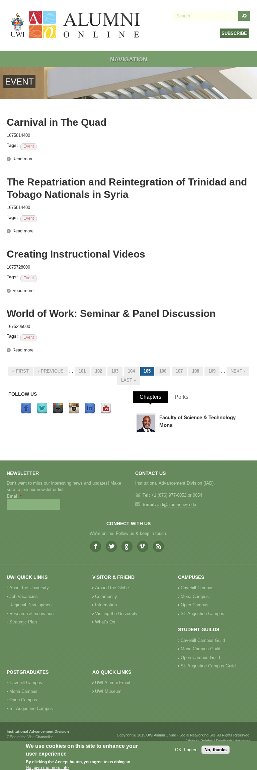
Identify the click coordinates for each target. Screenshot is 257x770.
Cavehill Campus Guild (203, 640)
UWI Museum (108, 691)
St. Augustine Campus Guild (208, 665)
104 (131, 371)
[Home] (75, 25)
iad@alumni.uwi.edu (176, 504)
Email (14, 496)
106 (162, 371)
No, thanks (215, 749)
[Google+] (58, 412)
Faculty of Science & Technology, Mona (198, 421)
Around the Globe (112, 587)
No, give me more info (47, 767)
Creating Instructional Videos (76, 254)
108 (195, 371)
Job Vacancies (23, 596)
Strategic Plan (23, 621)
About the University (29, 587)
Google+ (127, 546)
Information (106, 604)
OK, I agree (186, 749)
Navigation (128, 59)
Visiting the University (116, 613)
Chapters (150, 397)
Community (106, 596)
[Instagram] (74, 412)
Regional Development (31, 604)
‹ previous (51, 371)
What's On (105, 621)
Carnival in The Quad (56, 122)
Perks (181, 397)
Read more (22, 158)
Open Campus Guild (200, 657)
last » (128, 380)
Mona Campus (195, 596)
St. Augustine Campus (202, 613)
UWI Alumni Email (112, 682)
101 (82, 371)
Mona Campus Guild (200, 648)
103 (114, 371)
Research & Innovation (31, 613)
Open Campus (194, 604)
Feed (158, 546)
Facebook (95, 546)
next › (238, 371)
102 (98, 371)
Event (28, 146)
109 (212, 371)
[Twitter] (42, 412)
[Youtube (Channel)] (105, 412)
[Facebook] (26, 412)
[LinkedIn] (89, 412)
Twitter (111, 546)
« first (20, 371)
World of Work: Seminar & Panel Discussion (111, 313)
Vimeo (142, 546)
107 (179, 371)
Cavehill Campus (197, 587)
